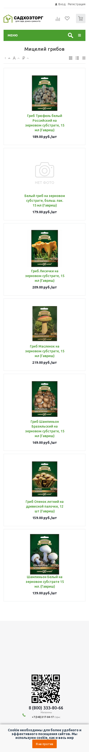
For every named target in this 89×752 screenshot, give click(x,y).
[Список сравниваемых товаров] (58, 20)
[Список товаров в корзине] (81, 22)
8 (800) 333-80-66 (46, 707)
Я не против (44, 744)
